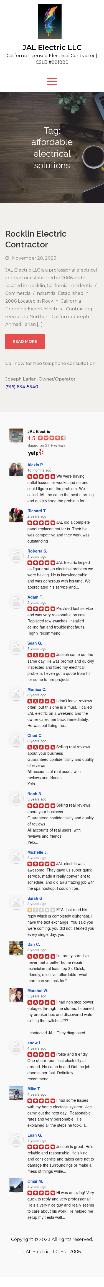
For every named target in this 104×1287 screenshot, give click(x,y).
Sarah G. (35, 898)
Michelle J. (37, 852)
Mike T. (34, 1088)
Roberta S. (37, 551)
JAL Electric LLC (52, 47)
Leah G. (34, 1135)
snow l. (34, 1042)
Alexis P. (35, 464)
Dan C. (33, 944)
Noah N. (34, 793)
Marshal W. (37, 990)
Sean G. (34, 643)
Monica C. (36, 689)
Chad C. (34, 735)
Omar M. (35, 1181)
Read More (25, 341)
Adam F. (35, 597)
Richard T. (37, 510)
